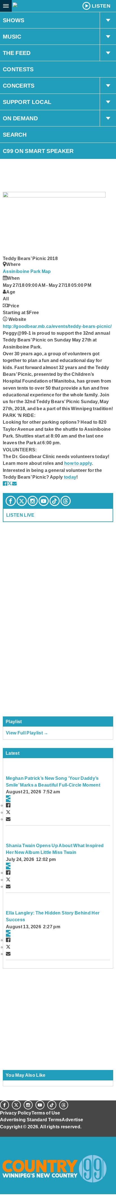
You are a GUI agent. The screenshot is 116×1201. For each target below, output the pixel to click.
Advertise (72, 1119)
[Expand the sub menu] (108, 20)
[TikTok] (55, 501)
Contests (18, 69)
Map (46, 271)
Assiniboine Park (22, 271)
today (70, 476)
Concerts (19, 86)
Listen (101, 6)
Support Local (27, 102)
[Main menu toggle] (6, 6)
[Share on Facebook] (5, 483)
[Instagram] (33, 501)
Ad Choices (13, 1140)
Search (14, 135)
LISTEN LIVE (20, 515)
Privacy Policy (16, 1112)
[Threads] (66, 501)
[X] (22, 501)
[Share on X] (9, 483)
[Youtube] (44, 501)
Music (12, 37)
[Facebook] (11, 501)
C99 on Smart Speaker (38, 151)
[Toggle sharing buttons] (8, 798)
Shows (13, 20)
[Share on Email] (14, 483)
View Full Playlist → (27, 732)
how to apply (78, 463)
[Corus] (1, 1134)
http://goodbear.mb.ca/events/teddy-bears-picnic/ (57, 326)
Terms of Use (46, 1112)
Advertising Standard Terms (31, 1119)
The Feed (17, 53)
